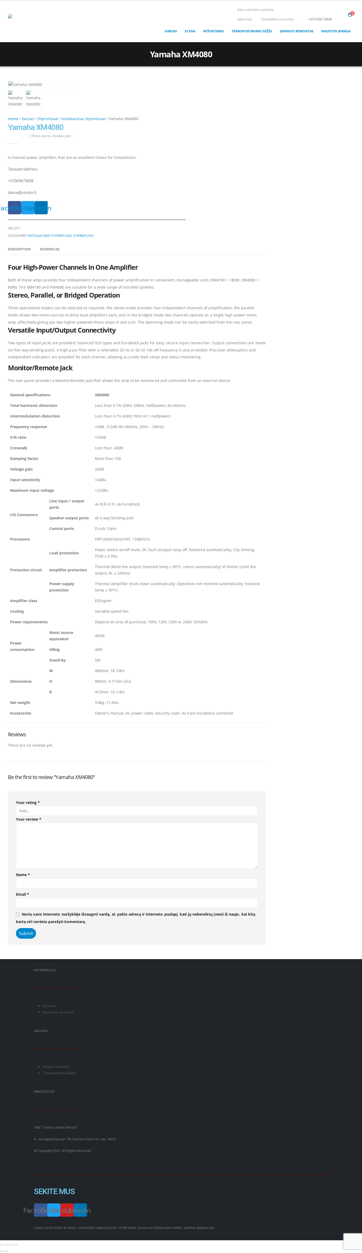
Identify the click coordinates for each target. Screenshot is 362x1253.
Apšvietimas (213, 31)
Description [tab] (19, 249)
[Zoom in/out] (16, 1244)
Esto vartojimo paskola (255, 9)
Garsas (171, 31)
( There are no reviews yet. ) (50, 135)
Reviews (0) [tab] (49, 249)
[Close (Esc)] (2, 1244)
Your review (28, 819)
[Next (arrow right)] (6, 1251)
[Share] (6, 1244)
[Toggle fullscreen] (11, 1244)
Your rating (28, 802)
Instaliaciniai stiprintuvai (83, 118)
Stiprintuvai (47, 118)
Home (13, 118)
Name (23, 874)
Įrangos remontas (297, 31)
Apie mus (244, 19)
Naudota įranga (335, 31)
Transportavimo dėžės (252, 31)
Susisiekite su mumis (277, 19)
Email (22, 894)
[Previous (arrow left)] (2, 1251)
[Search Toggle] (342, 14)
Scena (190, 31)
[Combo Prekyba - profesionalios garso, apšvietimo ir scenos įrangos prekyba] (30, 21)
